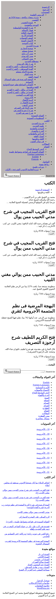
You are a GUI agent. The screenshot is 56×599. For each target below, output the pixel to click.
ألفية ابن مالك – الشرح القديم (20, 90)
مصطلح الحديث (32, 61)
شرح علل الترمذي (25, 64)
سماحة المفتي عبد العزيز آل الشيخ (34, 570)
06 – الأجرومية (43, 448)
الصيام (46, 403)
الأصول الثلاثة (27, 33)
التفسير (35, 20)
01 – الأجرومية (43, 472)
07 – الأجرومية (43, 443)
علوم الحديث (38, 126)
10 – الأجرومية (43, 429)
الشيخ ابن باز (43, 554)
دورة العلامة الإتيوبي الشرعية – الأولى (22, 169)
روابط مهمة (44, 164)
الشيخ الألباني (43, 557)
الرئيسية (45, 7)
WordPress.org (43, 588)
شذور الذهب (27, 105)
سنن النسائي (27, 59)
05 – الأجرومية (43, 453)
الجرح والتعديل (37, 131)
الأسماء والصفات (41, 390)
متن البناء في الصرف (23, 108)
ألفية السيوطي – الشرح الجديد (19, 69)
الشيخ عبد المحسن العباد (38, 564)
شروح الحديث (32, 46)
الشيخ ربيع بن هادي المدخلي (37, 567)
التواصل (45, 162)
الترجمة (46, 9)
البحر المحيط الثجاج (35, 149)
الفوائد (46, 146)
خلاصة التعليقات (42, 586)
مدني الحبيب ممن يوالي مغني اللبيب (33, 512)
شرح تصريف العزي (24, 113)
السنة (46, 398)
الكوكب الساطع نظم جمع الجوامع (18, 84)
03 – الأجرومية (43, 458)
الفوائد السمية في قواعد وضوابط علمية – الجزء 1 (27, 521)
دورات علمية (38, 167)
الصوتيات (45, 12)
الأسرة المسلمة (42, 387)
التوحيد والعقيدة (32, 25)
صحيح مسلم (27, 51)
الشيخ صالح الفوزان (40, 562)
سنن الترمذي (27, 56)
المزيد (51, 234)
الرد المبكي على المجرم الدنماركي (34, 517)
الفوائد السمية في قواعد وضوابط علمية (26, 152)
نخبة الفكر (28, 74)
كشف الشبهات (26, 38)
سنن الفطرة (43, 416)
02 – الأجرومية (43, 467)
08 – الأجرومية (43, 439)
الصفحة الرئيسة (42, 190)
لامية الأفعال (27, 100)
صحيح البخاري (27, 48)
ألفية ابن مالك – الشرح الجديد (20, 92)
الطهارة (46, 408)
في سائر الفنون (37, 141)
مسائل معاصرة (42, 418)
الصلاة (46, 400)
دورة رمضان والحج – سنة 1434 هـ (24, 17)
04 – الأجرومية (43, 462)
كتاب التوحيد (27, 43)
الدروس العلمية (37, 15)
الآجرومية (29, 97)
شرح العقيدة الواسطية (23, 28)
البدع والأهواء (43, 395)
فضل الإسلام (27, 30)
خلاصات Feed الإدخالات (39, 583)
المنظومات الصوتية (35, 118)
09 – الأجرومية (43, 434)
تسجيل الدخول (42, 580)
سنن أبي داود (27, 53)
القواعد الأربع (27, 35)
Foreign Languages (35, 154)
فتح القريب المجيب (24, 95)
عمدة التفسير (27, 22)
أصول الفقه (33, 77)
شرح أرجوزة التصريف (23, 110)
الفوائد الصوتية (37, 115)
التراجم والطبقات (36, 134)
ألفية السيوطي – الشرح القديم (19, 66)
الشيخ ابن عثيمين (41, 559)
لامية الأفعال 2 (26, 103)
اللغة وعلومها (33, 87)
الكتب (46, 121)
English (35, 157)
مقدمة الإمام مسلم (24, 71)
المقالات (45, 144)
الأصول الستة (27, 40)
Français (35, 159)
